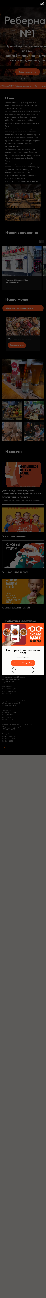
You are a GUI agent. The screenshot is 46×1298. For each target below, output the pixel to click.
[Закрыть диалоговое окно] (42, 3)
